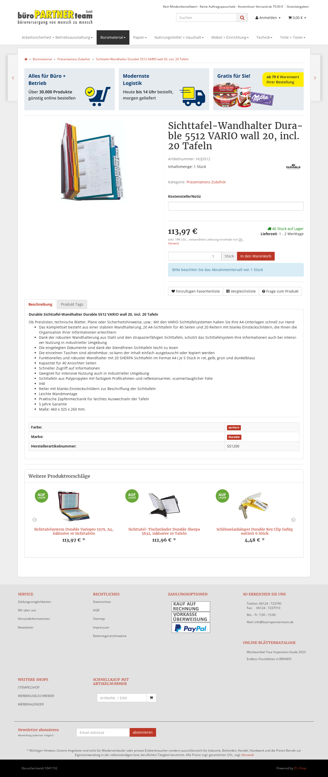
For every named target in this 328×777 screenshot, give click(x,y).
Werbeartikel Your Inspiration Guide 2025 (276, 652)
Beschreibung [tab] (40, 304)
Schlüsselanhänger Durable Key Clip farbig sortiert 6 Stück (255, 531)
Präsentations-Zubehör (206, 182)
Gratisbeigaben (298, 6)
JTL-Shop (300, 768)
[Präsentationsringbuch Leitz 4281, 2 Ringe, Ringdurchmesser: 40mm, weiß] (13, 78)
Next (293, 520)
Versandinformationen (34, 618)
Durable (234, 437)
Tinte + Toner (291, 37)
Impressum (101, 627)
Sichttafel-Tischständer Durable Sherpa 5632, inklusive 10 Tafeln (164, 531)
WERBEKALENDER (31, 704)
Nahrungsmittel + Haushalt (178, 37)
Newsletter (26, 627)
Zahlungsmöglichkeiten (34, 602)
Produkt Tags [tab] (72, 304)
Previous (34, 520)
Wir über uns (27, 610)
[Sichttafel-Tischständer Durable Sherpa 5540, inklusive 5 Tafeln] (315, 78)
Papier (138, 37)
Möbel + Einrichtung (228, 37)
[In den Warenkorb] (151, 697)
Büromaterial (111, 37)
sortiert (234, 427)
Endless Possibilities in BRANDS (269, 659)
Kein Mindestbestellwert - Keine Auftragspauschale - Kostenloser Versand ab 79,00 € (223, 6)
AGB (96, 610)
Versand (173, 243)
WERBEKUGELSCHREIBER (36, 696)
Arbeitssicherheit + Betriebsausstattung (56, 37)
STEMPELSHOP (28, 687)
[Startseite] (25, 59)
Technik (263, 37)
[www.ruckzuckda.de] (64, 17)
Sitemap (99, 618)
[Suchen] (242, 17)
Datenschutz (102, 602)
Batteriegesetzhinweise (110, 636)
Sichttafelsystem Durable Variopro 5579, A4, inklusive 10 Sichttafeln (74, 531)
